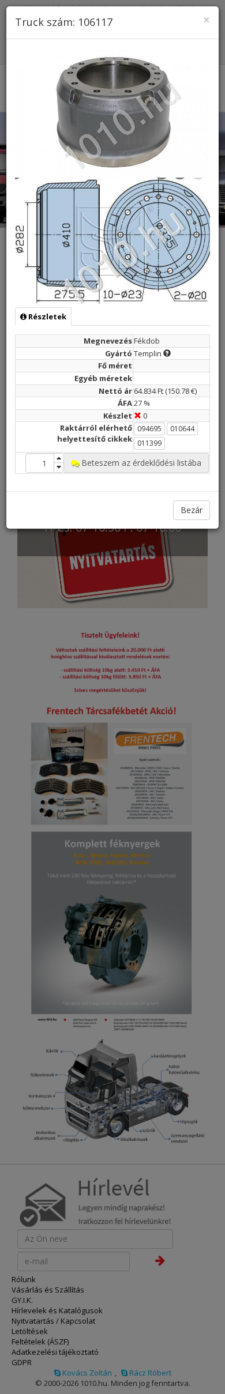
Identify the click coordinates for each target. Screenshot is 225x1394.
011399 (149, 443)
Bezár (191, 509)
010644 (182, 429)
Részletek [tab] (46, 316)
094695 (149, 429)
